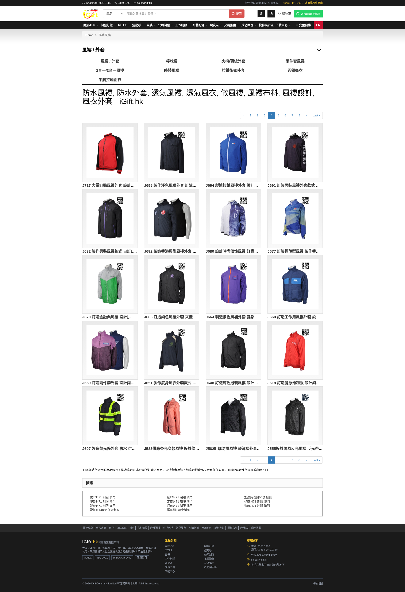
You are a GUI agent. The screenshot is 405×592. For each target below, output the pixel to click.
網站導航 (122, 528)
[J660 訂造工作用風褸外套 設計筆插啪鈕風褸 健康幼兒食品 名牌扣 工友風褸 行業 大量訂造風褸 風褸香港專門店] (295, 284)
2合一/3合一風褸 (110, 70)
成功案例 (247, 25)
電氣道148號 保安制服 (104, 510)
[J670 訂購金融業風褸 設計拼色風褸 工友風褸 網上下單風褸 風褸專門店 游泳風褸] (110, 284)
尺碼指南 (230, 25)
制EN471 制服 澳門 (180, 497)
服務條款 (88, 528)
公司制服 (164, 25)
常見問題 (181, 528)
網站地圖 (318, 583)
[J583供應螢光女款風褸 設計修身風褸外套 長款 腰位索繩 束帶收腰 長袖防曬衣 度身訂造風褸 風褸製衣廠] (172, 415)
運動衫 (136, 25)
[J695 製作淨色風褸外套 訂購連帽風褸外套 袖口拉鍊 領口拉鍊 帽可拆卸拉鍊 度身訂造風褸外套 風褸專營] (172, 152)
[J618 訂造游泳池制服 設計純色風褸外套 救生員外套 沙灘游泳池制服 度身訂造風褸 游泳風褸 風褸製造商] (295, 350)
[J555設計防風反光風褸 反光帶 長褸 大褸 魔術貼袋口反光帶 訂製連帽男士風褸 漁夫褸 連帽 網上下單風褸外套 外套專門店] (295, 415)
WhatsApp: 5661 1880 (98, 2)
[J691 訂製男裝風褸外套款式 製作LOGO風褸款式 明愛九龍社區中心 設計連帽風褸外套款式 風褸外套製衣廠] (295, 152)
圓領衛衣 (295, 70)
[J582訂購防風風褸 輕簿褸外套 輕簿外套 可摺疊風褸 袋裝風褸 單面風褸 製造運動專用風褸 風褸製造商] (233, 415)
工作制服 (181, 25)
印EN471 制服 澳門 (102, 501)
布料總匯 (142, 528)
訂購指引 (194, 528)
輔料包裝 (220, 528)
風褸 (150, 25)
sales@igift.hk (145, 2)
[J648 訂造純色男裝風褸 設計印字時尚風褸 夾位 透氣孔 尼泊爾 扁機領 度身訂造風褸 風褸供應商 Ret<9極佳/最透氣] (233, 350)
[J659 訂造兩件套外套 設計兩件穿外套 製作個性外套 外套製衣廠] (110, 350)
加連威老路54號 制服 (258, 497)
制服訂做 (107, 25)
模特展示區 (266, 25)
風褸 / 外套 (110, 61)
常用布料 (207, 528)
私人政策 (101, 528)
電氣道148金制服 (178, 510)
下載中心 (282, 25)
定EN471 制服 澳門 (180, 501)
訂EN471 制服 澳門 (180, 505)
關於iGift (89, 25)
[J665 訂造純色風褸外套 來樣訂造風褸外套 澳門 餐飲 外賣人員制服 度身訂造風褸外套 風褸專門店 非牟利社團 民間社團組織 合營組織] (172, 284)
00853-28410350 (268, 549)
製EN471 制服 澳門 (102, 505)
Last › (316, 115)
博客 (132, 528)
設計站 (244, 528)
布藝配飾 (198, 25)
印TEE (122, 25)
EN (318, 25)
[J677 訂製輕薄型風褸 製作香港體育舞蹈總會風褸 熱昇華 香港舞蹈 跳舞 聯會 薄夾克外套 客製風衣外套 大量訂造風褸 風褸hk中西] (295, 218)
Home (89, 35)
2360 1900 (124, 2)
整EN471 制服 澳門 (257, 501)
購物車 (286, 13)
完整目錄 (305, 25)
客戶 (111, 528)
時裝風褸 (171, 70)
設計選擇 (155, 528)
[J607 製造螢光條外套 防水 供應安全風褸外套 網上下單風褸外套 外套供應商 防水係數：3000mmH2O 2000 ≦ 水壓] (110, 415)
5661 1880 (270, 554)
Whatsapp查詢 (310, 13)
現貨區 (214, 25)
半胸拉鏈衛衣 (110, 80)
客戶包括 (168, 528)
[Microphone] (261, 13)
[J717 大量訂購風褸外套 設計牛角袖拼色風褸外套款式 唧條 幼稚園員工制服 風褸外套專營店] (110, 152)
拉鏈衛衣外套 (233, 70)
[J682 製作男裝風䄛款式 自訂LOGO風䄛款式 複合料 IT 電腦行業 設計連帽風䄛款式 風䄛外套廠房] (110, 218)
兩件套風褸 (295, 61)
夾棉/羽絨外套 (233, 61)
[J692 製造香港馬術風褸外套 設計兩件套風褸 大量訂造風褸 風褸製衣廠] (172, 218)
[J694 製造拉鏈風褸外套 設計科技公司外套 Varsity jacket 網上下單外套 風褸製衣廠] (233, 152)
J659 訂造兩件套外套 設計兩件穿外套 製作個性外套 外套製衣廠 (136, 383)
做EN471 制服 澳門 (102, 497)
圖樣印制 (232, 528)
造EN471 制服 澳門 (257, 505)
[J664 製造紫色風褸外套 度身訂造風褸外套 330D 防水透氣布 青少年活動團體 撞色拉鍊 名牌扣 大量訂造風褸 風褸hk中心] (233, 284)
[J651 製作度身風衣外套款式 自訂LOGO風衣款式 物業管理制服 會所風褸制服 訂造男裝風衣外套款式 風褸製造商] (172, 350)
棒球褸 (171, 61)
